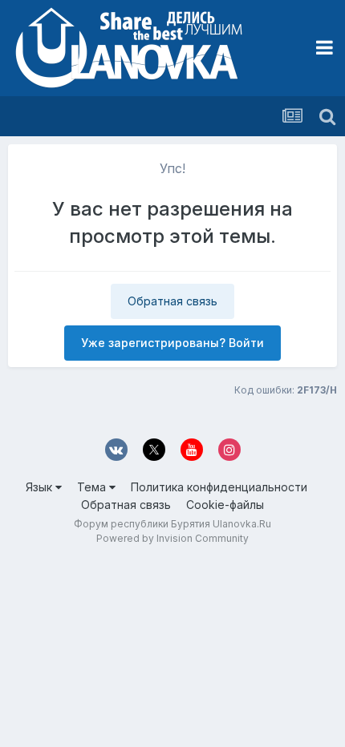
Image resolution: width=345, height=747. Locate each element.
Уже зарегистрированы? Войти (172, 342)
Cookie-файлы (225, 504)
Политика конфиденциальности (219, 487)
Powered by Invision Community (172, 538)
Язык (40, 487)
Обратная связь (172, 301)
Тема (93, 487)
